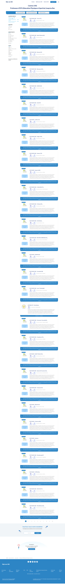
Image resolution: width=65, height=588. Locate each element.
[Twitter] (33, 562)
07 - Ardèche (10, 40)
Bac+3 (9, 28)
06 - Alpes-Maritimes (11, 39)
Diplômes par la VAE (39, 1)
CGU (24, 570)
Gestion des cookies (53, 571)
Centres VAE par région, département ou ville (8, 579)
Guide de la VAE (46, 1)
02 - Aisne (9, 34)
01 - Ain (9, 33)
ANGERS (9, 54)
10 (52, 521)
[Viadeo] (37, 562)
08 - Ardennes (10, 41)
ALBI (9, 51)
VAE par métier (60, 571)
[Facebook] (30, 562)
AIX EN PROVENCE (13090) (12, 48)
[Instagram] (35, 562)
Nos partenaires (11, 571)
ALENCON (9, 52)
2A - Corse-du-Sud (11, 35)
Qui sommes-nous (4, 571)
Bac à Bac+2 (10, 27)
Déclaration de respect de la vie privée (41, 571)
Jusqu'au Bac (10, 26)
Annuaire (33, 1)
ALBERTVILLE (10, 50)
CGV (27, 570)
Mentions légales (17, 571)
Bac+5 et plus (10, 29)
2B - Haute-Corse (10, 36)
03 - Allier (9, 37)
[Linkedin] (28, 562)
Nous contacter (31, 571)
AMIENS (9, 53)
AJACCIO (9, 49)
